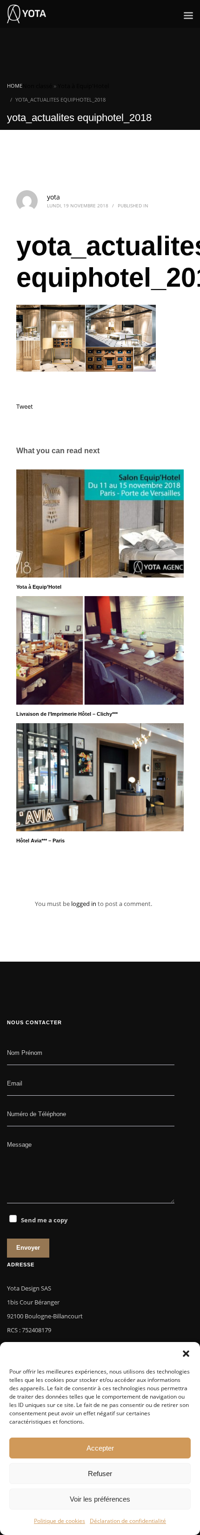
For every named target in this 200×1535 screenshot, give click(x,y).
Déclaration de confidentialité (128, 1521)
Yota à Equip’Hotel (38, 587)
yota (53, 197)
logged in (84, 903)
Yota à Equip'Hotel (83, 86)
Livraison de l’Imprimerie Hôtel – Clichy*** (67, 714)
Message (19, 1144)
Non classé (37, 86)
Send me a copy (44, 1220)
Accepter (100, 1448)
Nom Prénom (24, 1052)
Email (14, 1083)
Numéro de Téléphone (36, 1114)
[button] (186, 1353)
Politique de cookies (59, 1521)
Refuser (100, 1473)
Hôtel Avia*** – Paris (40, 840)
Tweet (24, 406)
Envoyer (28, 1247)
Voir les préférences (100, 1499)
